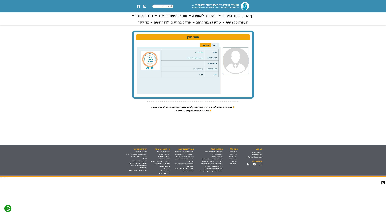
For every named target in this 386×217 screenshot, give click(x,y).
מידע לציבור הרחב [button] (208, 22)
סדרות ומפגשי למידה (188, 171)
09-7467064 (256, 152)
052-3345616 (199, 52)
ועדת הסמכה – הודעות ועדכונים (185, 156)
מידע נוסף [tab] (205, 45)
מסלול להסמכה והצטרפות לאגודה (184, 164)
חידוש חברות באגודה (164, 154)
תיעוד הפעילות (233, 156)
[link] (145, 6)
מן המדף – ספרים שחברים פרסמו (138, 163)
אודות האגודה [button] (231, 15)
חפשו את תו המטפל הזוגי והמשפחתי (212, 166)
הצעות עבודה (190, 166)
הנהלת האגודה (233, 154)
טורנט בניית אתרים (4, 178)
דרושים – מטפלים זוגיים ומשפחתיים (184, 168)
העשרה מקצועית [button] (237, 22)
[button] (171, 6)
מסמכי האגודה (233, 159)
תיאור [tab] (215, 45)
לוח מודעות (167, 168)
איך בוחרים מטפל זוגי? (216, 156)
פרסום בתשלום (181, 22)
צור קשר (143, 22)
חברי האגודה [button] (144, 15)
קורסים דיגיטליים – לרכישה (139, 161)
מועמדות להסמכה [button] (204, 15)
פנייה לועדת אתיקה (165, 166)
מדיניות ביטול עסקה (164, 173)
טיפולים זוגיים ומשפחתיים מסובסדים (212, 168)
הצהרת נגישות (233, 164)
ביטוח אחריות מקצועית (164, 156)
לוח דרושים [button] (161, 22)
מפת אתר (234, 161)
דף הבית (248, 15)
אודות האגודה (233, 152)
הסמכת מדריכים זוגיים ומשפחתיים (184, 154)
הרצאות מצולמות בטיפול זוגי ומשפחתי (136, 154)
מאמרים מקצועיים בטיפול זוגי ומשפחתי (139, 157)
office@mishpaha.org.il (254, 157)
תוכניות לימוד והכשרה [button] (172, 15)
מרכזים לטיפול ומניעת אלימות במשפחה (211, 164)
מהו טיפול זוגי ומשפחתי (216, 154)
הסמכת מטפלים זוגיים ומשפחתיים (184, 152)
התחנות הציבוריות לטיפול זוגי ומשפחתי (212, 161)
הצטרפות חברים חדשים (163, 152)
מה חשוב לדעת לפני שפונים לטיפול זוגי (212, 159)
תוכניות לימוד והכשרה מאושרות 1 (185, 159)
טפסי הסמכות (190, 161)
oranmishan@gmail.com (195, 58)
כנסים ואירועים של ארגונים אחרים (138, 170)
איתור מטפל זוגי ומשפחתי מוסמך (213, 152)
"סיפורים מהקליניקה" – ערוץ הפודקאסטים (211, 171)
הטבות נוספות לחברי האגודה (162, 164)
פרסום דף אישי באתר (164, 159)
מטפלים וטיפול (217, 149)
